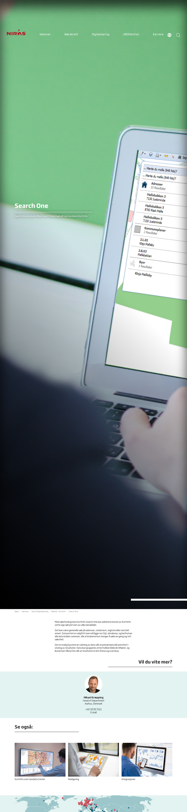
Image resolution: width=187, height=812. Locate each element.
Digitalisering (100, 34)
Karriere (158, 34)
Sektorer (45, 34)
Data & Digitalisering (40, 612)
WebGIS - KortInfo (58, 612)
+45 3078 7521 (93, 709)
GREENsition (131, 34)
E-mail (93, 712)
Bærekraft (71, 34)
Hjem (17, 612)
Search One (73, 612)
